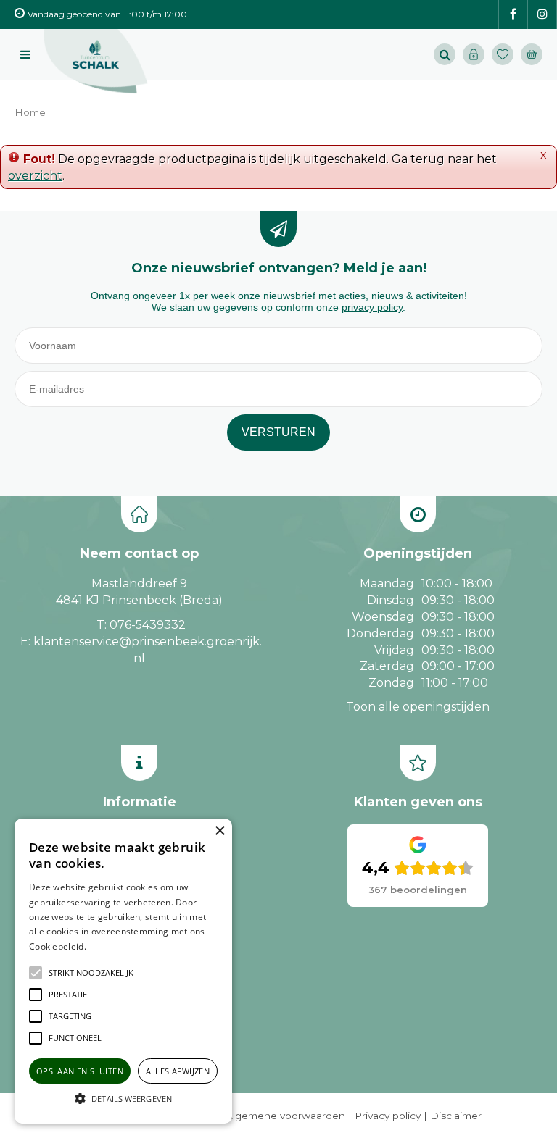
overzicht (35, 176)
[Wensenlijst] (502, 54)
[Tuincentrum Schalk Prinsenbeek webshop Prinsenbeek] (96, 61)
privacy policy (372, 307)
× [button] (219, 831)
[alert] (123, 971)
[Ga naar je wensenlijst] (506, 54)
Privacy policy (388, 1115)
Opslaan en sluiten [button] (79, 1071)
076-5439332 (148, 625)
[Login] (473, 54)
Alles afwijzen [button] (178, 1071)
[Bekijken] (531, 54)
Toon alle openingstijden (418, 707)
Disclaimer (456, 1115)
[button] (91, 972)
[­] (513, 15)
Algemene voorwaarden (285, 1115)
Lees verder (110, 946)
